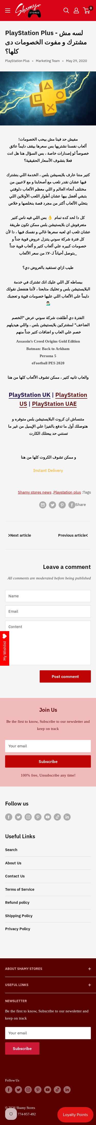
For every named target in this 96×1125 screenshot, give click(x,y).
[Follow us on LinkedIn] (67, 817)
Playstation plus (67, 492)
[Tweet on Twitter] (52, 504)
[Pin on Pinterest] (62, 504)
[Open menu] (7, 10)
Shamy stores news (34, 492)
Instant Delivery (48, 470)
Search (11, 849)
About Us (13, 863)
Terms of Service (19, 889)
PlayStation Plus (17, 61)
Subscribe (48, 761)
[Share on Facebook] (72, 504)
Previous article (72, 535)
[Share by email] (42, 504)
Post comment (65, 676)
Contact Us (15, 876)
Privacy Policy (17, 928)
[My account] (76, 10)
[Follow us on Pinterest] (37, 817)
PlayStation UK (29, 394)
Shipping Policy (19, 915)
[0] (86, 10)
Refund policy (17, 902)
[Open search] (66, 10)
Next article (20, 535)
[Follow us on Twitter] (18, 817)
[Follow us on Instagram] (28, 817)
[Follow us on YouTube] (47, 817)
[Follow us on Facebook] (8, 817)
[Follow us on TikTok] (57, 817)
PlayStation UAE (54, 403)
